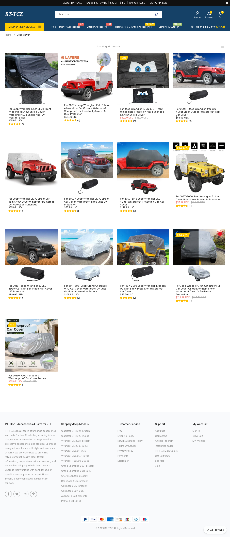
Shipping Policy (126, 436)
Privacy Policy (125, 451)
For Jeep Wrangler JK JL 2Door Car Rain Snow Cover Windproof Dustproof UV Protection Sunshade (31, 201)
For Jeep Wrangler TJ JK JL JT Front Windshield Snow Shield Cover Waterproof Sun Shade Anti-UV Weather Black (29, 113)
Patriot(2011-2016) (71, 501)
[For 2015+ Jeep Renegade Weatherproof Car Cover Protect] (31, 345)
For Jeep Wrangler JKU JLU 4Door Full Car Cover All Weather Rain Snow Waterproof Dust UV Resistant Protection (198, 290)
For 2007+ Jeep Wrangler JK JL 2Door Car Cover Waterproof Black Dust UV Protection (86, 201)
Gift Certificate (163, 456)
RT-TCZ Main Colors (166, 451)
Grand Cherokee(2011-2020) (76, 471)
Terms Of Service (127, 446)
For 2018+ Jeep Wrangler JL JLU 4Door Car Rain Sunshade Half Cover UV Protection (30, 288)
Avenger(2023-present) (74, 496)
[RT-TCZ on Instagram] (25, 494)
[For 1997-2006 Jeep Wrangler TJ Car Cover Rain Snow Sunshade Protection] (199, 167)
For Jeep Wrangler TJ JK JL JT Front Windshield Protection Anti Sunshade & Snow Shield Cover (142, 112)
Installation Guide (164, 446)
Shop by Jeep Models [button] (21, 27)
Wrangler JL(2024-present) (76, 440)
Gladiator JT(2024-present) (76, 431)
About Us (160, 431)
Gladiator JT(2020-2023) (75, 436)
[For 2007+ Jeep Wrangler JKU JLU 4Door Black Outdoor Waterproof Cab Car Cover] (199, 79)
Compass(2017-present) (74, 486)
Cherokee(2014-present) (74, 476)
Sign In (196, 431)
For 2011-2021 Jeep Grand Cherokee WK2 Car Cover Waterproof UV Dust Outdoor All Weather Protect (85, 288)
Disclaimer (123, 460)
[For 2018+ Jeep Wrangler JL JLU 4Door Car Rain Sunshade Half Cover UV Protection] (31, 255)
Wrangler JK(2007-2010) (75, 456)
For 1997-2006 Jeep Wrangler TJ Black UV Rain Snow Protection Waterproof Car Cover (143, 288)
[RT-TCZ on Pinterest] (33, 494)
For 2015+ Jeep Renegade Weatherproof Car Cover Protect (27, 377)
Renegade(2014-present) (75, 481)
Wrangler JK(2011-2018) (74, 451)
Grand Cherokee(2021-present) (78, 466)
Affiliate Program (164, 440)
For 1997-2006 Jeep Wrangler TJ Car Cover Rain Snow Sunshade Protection (198, 198)
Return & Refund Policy (130, 440)
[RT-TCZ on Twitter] (16, 494)
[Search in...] (156, 14)
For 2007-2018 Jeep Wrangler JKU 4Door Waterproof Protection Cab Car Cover (142, 201)
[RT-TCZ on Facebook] (8, 494)
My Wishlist (198, 440)
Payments (123, 456)
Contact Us (161, 436)
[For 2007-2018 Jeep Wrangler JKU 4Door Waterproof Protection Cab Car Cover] (143, 168)
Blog (157, 466)
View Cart (197, 436)
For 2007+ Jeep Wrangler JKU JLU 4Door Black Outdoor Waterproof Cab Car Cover (198, 112)
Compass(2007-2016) (73, 491)
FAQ (120, 431)
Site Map (160, 460)
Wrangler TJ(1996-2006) (75, 460)
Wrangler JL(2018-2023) (74, 446)
